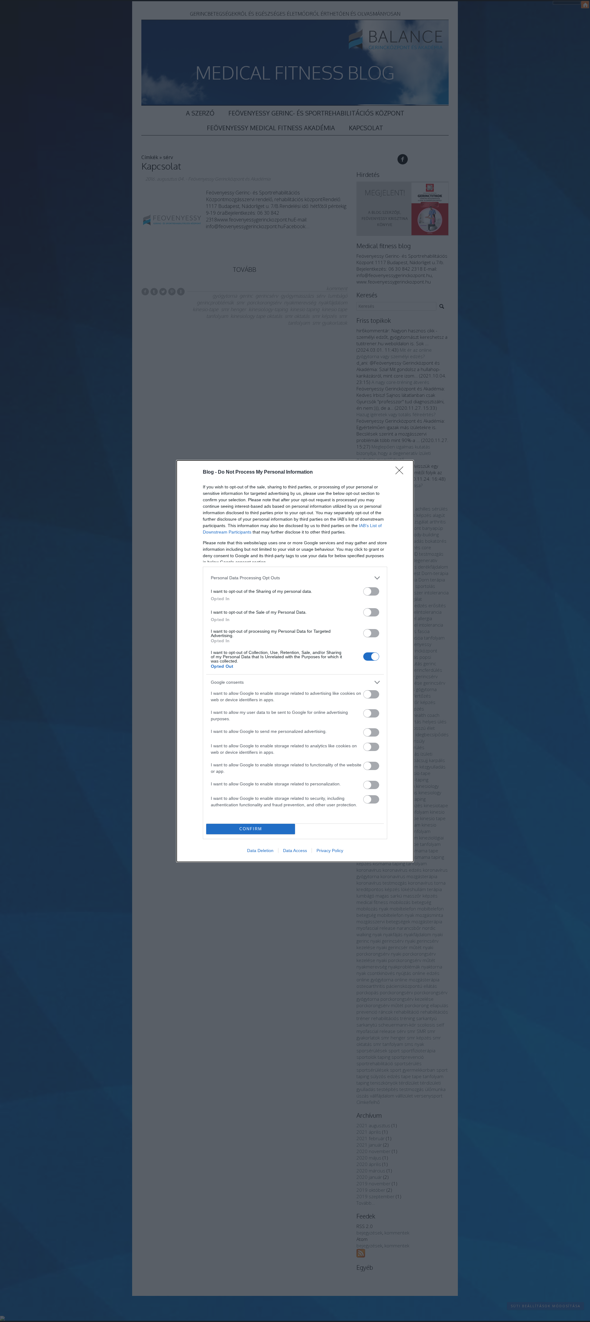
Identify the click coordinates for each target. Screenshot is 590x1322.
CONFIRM (250, 829)
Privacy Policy (330, 850)
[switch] (371, 591)
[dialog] (295, 661)
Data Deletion (260, 850)
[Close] (401, 472)
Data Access (295, 850)
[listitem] (295, 578)
